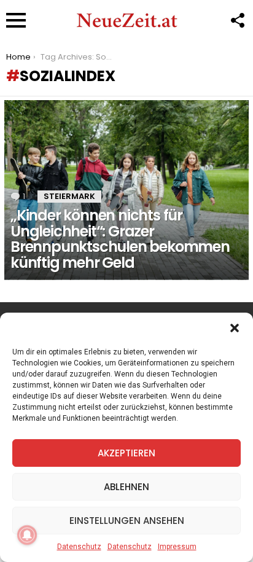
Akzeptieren (126, 453)
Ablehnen (126, 486)
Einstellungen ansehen (126, 520)
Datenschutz (79, 546)
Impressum (177, 546)
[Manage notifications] (27, 535)
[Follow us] (237, 20)
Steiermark (69, 196)
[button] (234, 328)
